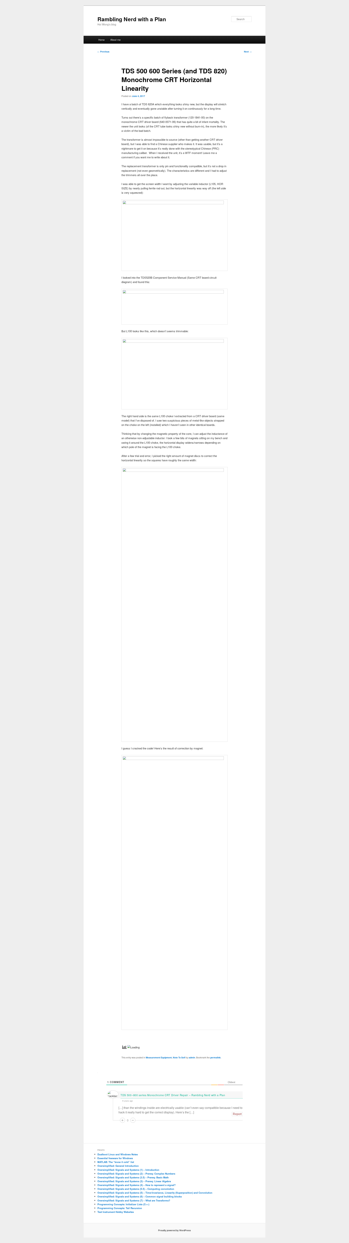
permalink (215, 1057)
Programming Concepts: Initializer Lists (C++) (123, 1204)
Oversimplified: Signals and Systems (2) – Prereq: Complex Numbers (136, 1173)
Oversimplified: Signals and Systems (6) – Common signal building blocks (139, 1196)
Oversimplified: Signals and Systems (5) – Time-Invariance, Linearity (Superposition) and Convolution (154, 1192)
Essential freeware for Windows (115, 1158)
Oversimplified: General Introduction (118, 1165)
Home (101, 39)
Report (237, 1114)
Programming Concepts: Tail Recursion (119, 1208)
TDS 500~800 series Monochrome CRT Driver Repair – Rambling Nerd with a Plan (173, 1095)
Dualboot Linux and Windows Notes (117, 1154)
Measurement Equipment (159, 1057)
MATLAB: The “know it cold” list (115, 1162)
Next (248, 51)
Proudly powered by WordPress (174, 1230)
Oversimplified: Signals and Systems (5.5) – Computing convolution (135, 1189)
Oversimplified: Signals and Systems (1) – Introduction (128, 1169)
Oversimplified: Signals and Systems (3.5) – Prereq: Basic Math (133, 1177)
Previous (103, 51)
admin (192, 1057)
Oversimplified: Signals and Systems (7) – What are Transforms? (133, 1200)
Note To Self (179, 1057)
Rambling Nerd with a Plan (131, 19)
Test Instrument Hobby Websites (115, 1212)
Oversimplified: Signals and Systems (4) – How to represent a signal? (136, 1185)
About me (115, 39)
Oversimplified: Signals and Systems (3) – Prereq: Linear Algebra (134, 1181)
